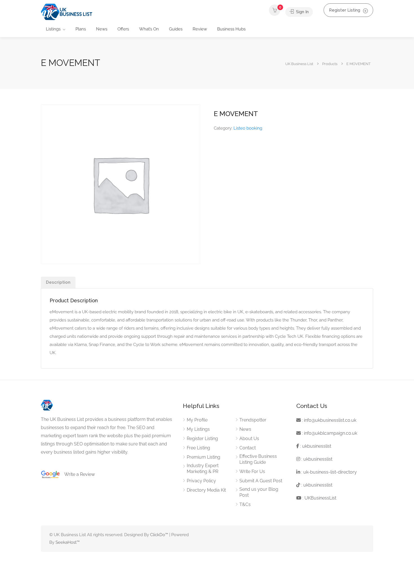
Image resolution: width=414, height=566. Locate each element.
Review (200, 29)
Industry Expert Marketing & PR (203, 468)
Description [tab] (58, 282)
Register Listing (344, 10)
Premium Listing (203, 457)
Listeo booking (247, 128)
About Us (249, 438)
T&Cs (245, 504)
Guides (175, 29)
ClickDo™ (159, 534)
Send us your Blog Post (258, 492)
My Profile (197, 420)
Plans (80, 29)
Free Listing (198, 447)
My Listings (198, 429)
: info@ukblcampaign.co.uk (329, 433)
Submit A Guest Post (260, 480)
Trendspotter (252, 420)
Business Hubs (231, 29)
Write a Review (77, 474)
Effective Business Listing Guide (258, 459)
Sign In (302, 11)
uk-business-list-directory (330, 472)
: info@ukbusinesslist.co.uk (328, 420)
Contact (247, 447)
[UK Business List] (66, 11)
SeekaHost (66, 542)
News (101, 29)
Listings (53, 29)
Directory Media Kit (206, 490)
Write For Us (252, 471)
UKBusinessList (320, 498)
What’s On (149, 29)
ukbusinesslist (316, 446)
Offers (123, 29)
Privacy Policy (201, 480)
